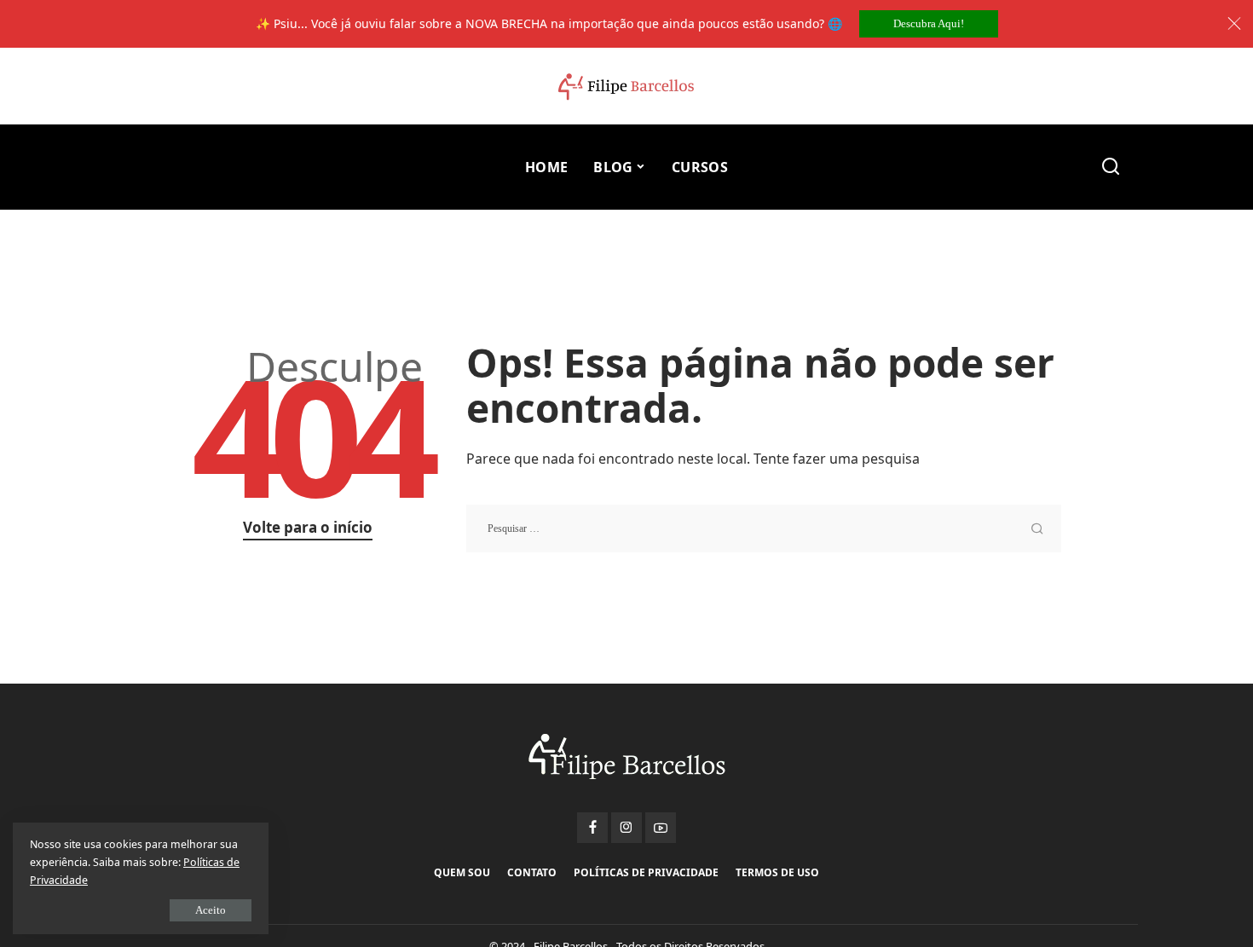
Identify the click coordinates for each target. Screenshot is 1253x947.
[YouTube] (660, 827)
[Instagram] (626, 827)
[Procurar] (1110, 167)
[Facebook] (592, 827)
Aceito (210, 910)
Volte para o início (307, 527)
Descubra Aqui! (928, 23)
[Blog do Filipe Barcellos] (626, 86)
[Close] (1234, 23)
